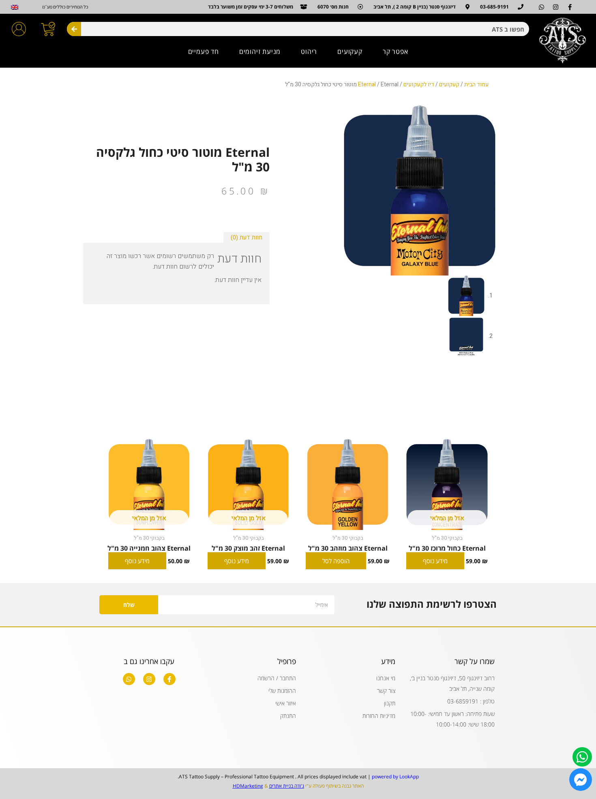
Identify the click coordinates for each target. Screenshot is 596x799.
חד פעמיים (203, 51)
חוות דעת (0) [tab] (246, 237)
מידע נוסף (435, 561)
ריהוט (309, 51)
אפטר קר (395, 51)
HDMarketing (248, 785)
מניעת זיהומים (260, 51)
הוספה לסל (335, 561)
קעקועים (349, 51)
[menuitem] (15, 7)
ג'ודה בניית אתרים (286, 785)
